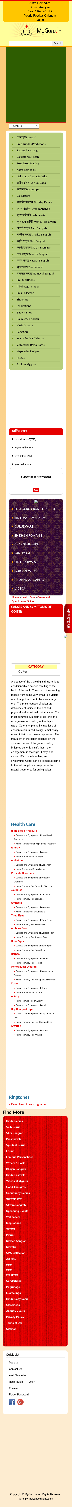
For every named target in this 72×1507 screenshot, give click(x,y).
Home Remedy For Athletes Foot (31, 937)
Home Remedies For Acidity (29, 1001)
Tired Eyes (17, 915)
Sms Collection (25, 293)
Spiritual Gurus (15, 1145)
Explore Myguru (26, 364)
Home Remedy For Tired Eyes (30, 924)
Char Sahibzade (27, 544)
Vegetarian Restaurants (31, 345)
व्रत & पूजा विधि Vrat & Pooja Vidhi (36, 222)
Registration (16, 1381)
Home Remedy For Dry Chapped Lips (34, 1022)
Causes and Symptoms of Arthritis (32, 1030)
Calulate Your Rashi (28, 157)
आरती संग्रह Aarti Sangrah (32, 228)
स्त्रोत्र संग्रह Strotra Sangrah (34, 247)
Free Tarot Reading (28, 163)
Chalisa (13, 1388)
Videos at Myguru (17, 1181)
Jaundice (16, 889)
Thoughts (22, 299)
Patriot (10, 1235)
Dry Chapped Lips (22, 1009)
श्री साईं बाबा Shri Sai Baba (31, 183)
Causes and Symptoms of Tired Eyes (34, 920)
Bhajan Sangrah (16, 1169)
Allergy (15, 847)
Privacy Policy (15, 1316)
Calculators (23, 196)
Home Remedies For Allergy (29, 856)
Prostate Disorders (22, 873)
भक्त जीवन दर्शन (13, 1199)
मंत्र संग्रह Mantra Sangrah (32, 254)
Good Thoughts (16, 1187)
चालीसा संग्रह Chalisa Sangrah (34, 234)
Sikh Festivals (25, 562)
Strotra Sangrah (16, 1205)
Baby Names (24, 312)
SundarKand (14, 1280)
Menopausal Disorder (24, 966)
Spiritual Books (26, 280)
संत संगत (10, 1229)
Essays (21, 358)
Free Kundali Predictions (31, 144)
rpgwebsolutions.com (41, 1498)
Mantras (13, 1362)
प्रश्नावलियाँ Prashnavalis (31, 215)
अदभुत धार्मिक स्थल (24, 447)
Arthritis (16, 1025)
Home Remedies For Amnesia (30, 911)
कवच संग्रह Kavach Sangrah (33, 260)
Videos (20, 588)
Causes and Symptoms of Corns (31, 988)
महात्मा (9, 1264)
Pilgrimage (13, 1286)
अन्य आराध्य (12, 1274)
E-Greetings (13, 1292)
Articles (11, 1258)
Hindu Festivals (15, 1175)
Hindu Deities (14, 1121)
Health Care (28, 597)
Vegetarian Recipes (28, 351)
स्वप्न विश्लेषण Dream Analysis (33, 209)
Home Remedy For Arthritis (29, 1035)
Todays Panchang (27, 150)
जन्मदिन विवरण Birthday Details (34, 202)
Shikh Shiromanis (28, 535)
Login (32, 1381)
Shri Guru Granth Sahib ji (35, 509)
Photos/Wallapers (29, 580)
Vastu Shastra (25, 325)
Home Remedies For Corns (29, 992)
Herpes (15, 953)
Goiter (22, 671)
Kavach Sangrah (16, 1241)
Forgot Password (19, 1394)
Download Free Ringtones (29, 1104)
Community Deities (18, 1193)
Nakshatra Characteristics (32, 176)
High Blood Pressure (24, 830)
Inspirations (24, 306)
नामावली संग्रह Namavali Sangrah (36, 273)
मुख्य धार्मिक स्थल (23, 464)
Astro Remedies (26, 170)
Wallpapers (13, 1217)
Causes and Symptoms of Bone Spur (34, 945)
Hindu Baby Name (17, 1298)
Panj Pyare (23, 553)
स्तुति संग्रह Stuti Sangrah (31, 241)
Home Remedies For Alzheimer (31, 869)
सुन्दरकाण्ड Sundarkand (30, 267)
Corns (14, 983)
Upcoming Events (17, 1211)
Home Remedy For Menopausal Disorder (36, 979)
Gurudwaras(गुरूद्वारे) (25, 439)
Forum (10, 1151)
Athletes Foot (19, 928)
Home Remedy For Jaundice (30, 899)
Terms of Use (14, 1322)
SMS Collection (15, 1253)
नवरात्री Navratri (26, 137)
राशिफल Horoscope (28, 189)
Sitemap (11, 1328)
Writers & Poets (15, 1163)
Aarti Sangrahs (17, 1375)
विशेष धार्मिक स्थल (23, 455)
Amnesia (16, 902)
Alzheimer (17, 860)
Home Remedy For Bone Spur (30, 950)
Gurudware (24, 526)
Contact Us (15, 1368)
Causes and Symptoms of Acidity (32, 1005)
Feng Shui (22, 332)
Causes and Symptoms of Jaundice (33, 894)
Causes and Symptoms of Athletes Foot (35, 933)
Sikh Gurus (13, 1127)
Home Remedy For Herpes (29, 963)
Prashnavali (13, 1139)
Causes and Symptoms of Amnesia (33, 907)
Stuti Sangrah (14, 1133)
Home (15, 597)
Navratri (11, 1247)
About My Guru (15, 1310)
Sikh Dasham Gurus (30, 518)
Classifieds (13, 1304)
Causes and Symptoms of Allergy (32, 852)
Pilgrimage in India (28, 286)
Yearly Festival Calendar (31, 338)
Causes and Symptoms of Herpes (32, 958)
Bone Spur (17, 941)
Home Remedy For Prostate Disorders (34, 886)
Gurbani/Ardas (26, 571)
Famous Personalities (19, 1157)
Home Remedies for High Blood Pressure (36, 843)
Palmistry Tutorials (28, 319)
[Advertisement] (36, 85)
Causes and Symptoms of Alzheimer (33, 865)
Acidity (15, 996)
